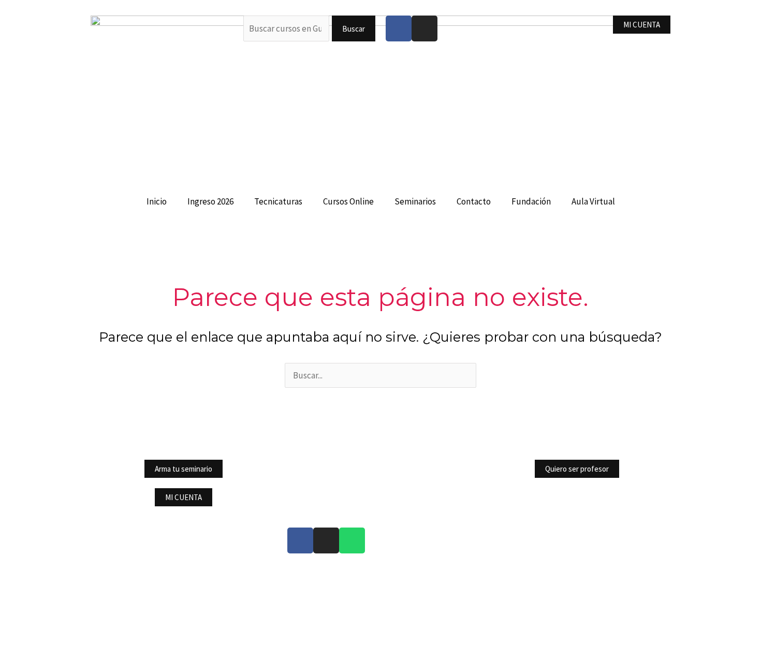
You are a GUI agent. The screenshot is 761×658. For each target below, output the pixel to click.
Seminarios (415, 201)
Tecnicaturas (278, 201)
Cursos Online (348, 201)
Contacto (474, 201)
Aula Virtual (593, 201)
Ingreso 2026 (210, 201)
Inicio (157, 201)
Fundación (531, 201)
